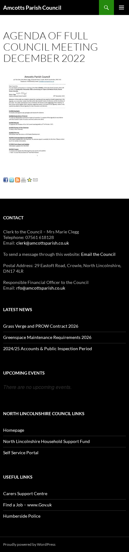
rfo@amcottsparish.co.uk (40, 288)
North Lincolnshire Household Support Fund (46, 441)
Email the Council (98, 254)
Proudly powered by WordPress (29, 544)
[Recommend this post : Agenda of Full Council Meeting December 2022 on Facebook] (5, 179)
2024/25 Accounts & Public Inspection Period (47, 348)
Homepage (13, 430)
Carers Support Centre (25, 493)
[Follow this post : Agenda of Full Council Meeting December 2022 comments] (17, 179)
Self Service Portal (21, 452)
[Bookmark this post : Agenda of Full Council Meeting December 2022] (29, 179)
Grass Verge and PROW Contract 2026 (40, 326)
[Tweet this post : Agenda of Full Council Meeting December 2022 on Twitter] (11, 179)
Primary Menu (121, 7)
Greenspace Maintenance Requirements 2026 (47, 337)
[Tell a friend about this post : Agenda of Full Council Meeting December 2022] (35, 179)
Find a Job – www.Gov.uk (27, 504)
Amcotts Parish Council (32, 7)
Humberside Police (21, 516)
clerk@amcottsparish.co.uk (42, 243)
